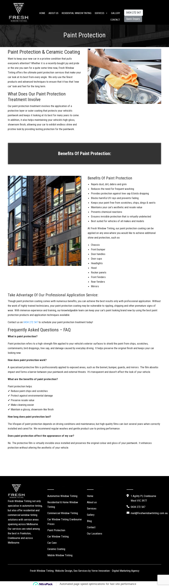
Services (99, 13)
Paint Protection (56, 530)
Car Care (52, 542)
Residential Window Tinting (76, 13)
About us (53, 13)
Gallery (115, 13)
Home (42, 13)
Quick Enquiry (133, 18)
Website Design (63, 570)
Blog (89, 521)
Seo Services (80, 570)
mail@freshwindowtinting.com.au (149, 513)
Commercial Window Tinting (62, 513)
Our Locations (94, 533)
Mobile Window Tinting (59, 555)
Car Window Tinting (58, 536)
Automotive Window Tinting (62, 496)
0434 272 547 (133, 12)
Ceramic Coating (56, 549)
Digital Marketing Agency (125, 570)
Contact (115, 19)
